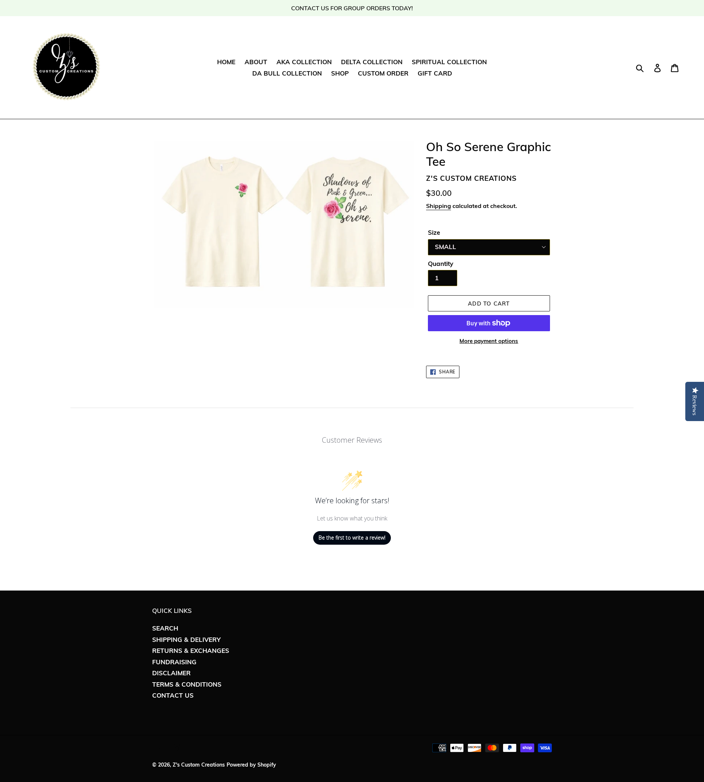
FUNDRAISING (174, 662)
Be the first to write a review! (352, 537)
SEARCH (165, 628)
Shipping (438, 205)
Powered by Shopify (251, 764)
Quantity (440, 263)
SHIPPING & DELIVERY (186, 639)
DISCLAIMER (171, 673)
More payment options (488, 340)
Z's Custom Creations (199, 764)
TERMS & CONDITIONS (186, 684)
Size (434, 232)
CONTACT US (173, 695)
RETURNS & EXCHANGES (190, 650)
